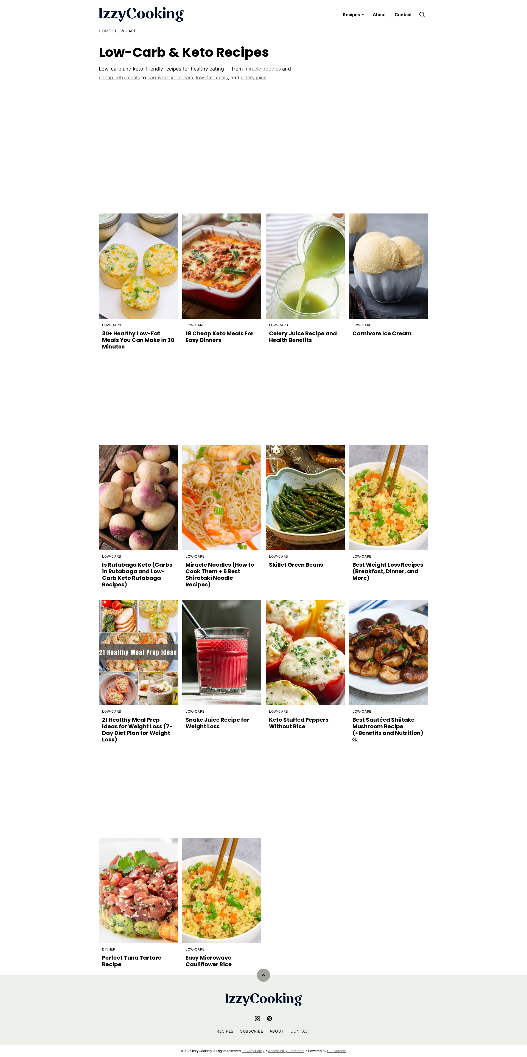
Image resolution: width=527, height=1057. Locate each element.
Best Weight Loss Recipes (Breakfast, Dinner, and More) (387, 571)
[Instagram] (257, 1019)
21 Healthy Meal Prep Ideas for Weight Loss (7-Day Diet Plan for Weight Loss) (137, 729)
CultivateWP (336, 1051)
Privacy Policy (253, 1051)
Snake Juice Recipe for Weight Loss (217, 723)
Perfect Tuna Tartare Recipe (131, 961)
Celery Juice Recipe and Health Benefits (303, 337)
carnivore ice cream (170, 77)
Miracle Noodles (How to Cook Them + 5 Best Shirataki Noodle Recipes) (220, 574)
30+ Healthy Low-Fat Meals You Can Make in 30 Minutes (138, 340)
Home (105, 31)
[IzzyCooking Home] (141, 14)
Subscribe (251, 1031)
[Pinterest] (270, 1019)
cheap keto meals (119, 77)
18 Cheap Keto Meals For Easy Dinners (220, 337)
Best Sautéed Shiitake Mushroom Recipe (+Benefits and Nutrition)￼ (387, 729)
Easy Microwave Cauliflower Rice (209, 961)
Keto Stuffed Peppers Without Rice (299, 723)
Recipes (351, 14)
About (379, 14)
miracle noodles (262, 69)
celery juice (254, 77)
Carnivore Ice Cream (382, 333)
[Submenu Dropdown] (363, 14)
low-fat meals (212, 77)
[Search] (422, 15)
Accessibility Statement (286, 1051)
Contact (403, 14)
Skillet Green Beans (296, 565)
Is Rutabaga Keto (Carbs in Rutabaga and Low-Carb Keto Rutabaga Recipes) (137, 574)
